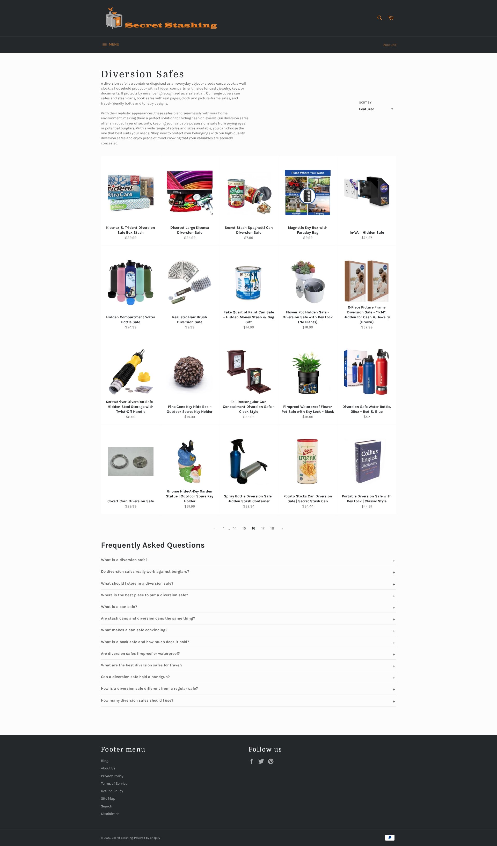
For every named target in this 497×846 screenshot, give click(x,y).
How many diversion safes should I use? (137, 700)
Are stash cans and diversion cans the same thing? (148, 618)
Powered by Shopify (147, 838)
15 (244, 528)
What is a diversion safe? (124, 560)
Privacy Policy (112, 776)
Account (389, 45)
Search (106, 806)
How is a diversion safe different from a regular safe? (149, 688)
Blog (104, 761)
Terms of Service (114, 783)
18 (272, 528)
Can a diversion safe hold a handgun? (135, 677)
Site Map (108, 798)
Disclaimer (110, 814)
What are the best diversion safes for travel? (141, 665)
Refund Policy (112, 791)
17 (263, 528)
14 (235, 528)
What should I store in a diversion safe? (137, 583)
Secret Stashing (122, 838)
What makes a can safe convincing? (134, 630)
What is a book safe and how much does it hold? (145, 642)
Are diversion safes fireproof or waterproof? (140, 653)
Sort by (365, 102)
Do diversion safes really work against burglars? (145, 571)
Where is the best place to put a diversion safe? (144, 595)
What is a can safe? (119, 607)
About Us (108, 768)
